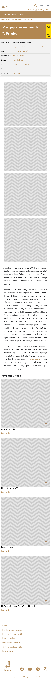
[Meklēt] (35, 5)
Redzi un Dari (5, 20)
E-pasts (3, 60)
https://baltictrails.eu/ (20, 51)
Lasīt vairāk (5, 433)
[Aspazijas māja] (25, 403)
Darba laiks (4, 73)
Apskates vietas (17, 20)
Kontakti (5, 626)
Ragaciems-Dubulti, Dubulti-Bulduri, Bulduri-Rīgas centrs (31, 47)
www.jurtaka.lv (36, 359)
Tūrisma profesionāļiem (13, 647)
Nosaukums (5, 42)
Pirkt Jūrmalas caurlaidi (15, 15)
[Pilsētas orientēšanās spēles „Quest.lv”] (25, 580)
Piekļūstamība (8, 638)
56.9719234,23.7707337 (21, 64)
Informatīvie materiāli (12, 634)
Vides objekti (27, 20)
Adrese (3, 47)
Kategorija (4, 69)
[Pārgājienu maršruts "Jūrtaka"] (25, 104)
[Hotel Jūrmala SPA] (25, 462)
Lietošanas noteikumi (11, 643)
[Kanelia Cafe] (25, 521)
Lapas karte (7, 651)
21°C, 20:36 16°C (39, 10)
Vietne (3, 51)
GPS (2, 64)
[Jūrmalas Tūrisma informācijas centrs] (6, 5)
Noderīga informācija (12, 630)
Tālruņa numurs (6, 56)
